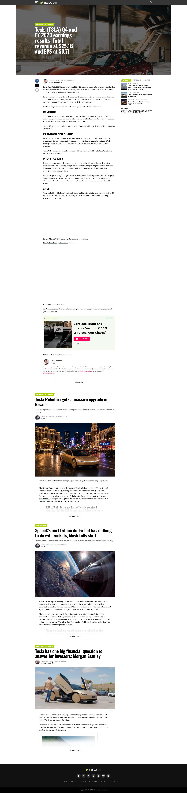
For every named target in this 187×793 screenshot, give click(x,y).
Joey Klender (47, 663)
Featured (58, 354)
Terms (112, 781)
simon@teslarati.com (86, 371)
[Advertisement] (79, 218)
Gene (44, 418)
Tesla (65, 354)
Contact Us (85, 781)
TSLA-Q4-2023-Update (50, 243)
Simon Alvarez (55, 82)
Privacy (120, 781)
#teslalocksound (143, 111)
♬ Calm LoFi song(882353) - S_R (131, 113)
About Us (74, 781)
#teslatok (134, 111)
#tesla (129, 111)
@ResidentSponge (48, 373)
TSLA (70, 354)
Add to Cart (83, 339)
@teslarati (124, 108)
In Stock (109, 318)
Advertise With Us (99, 781)
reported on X (44, 499)
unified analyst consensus (68, 141)
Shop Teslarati (52, 318)
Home (66, 781)
